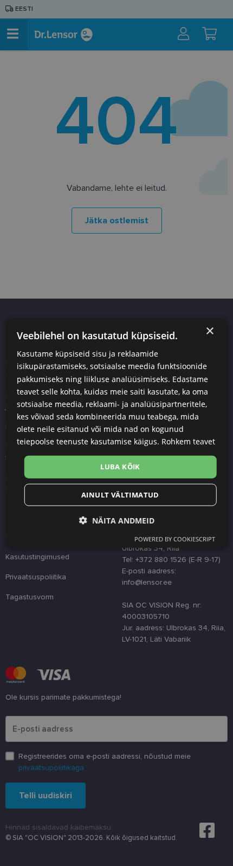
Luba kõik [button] (120, 466)
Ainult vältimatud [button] (120, 494)
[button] (116, 520)
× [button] (209, 331)
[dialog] (117, 433)
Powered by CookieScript (174, 538)
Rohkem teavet (188, 441)
